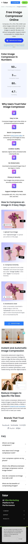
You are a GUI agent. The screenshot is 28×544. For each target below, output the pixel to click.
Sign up (25, 2)
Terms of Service (20, 45)
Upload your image (15, 40)
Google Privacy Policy (9, 45)
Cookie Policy (7, 536)
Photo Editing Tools (10, 6)
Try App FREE (15, 2)
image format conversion (17, 406)
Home (2, 6)
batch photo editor (17, 135)
